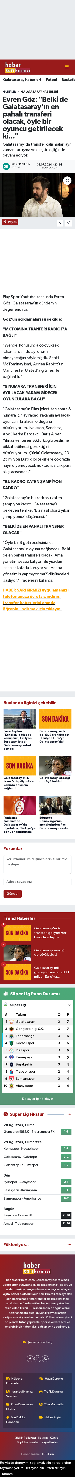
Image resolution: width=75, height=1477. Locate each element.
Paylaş (12, 222)
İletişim (43, 1437)
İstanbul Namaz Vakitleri (19, 1394)
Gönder (12, 894)
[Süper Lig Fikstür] (69, 1114)
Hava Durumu (54, 1378)
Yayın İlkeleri (50, 1442)
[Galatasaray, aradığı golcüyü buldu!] (55, 765)
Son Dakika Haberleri (16, 1420)
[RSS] (45, 1358)
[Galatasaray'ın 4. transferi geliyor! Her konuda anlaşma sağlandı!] (20, 765)
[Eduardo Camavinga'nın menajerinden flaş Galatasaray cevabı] (55, 805)
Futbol (51, 80)
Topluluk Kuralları (28, 1442)
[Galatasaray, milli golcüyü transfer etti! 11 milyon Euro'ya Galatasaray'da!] (55, 719)
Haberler (9, 91)
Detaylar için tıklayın (37, 1099)
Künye (54, 1437)
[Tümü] (69, 1245)
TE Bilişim (48, 1454)
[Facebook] (30, 1358)
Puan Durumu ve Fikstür (19, 1407)
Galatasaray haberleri (22, 80)
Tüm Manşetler (54, 1404)
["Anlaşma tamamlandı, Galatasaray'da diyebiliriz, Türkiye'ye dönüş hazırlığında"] (20, 805)
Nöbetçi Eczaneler (14, 1381)
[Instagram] (37, 1358)
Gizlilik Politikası (25, 1437)
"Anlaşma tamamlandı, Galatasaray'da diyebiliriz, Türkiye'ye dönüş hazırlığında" (20, 824)
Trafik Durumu (53, 1391)
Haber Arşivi (53, 1417)
